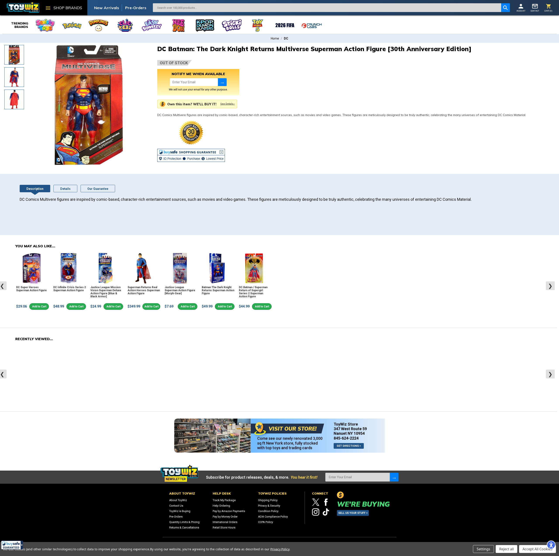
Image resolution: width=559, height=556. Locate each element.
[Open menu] (48, 8)
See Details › (227, 103)
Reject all (506, 549)
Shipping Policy (268, 500)
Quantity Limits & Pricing (184, 522)
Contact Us (176, 505)
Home (275, 38)
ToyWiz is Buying (179, 511)
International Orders (225, 522)
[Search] (505, 7)
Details (65, 189)
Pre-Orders (135, 7)
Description (34, 189)
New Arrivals (106, 7)
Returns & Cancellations (184, 527)
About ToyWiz (178, 500)
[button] (12, 545)
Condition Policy (268, 511)
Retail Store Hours (224, 527)
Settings (483, 549)
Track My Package (224, 500)
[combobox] (327, 7)
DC (286, 38)
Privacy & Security (269, 505)
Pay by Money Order (225, 516)
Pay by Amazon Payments (229, 511)
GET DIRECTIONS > (349, 445)
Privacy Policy (279, 549)
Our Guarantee (97, 189)
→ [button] (222, 82)
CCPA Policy (265, 522)
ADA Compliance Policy (273, 516)
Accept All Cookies (537, 549)
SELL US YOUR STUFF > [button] (353, 512)
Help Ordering (221, 505)
